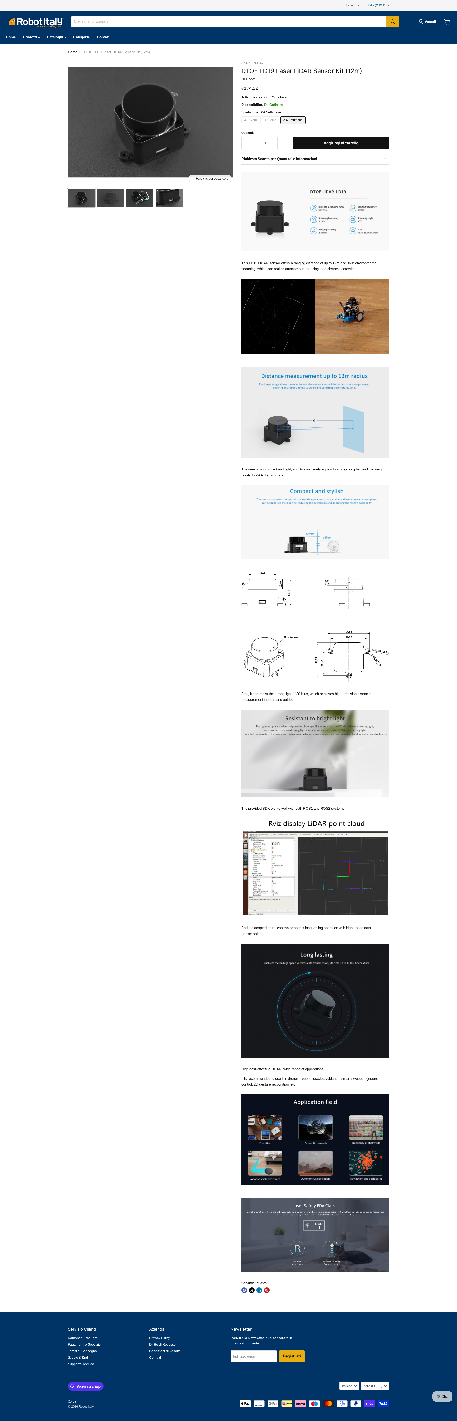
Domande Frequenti (83, 1338)
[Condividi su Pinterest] (267, 1290)
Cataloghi (55, 37)
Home (11, 37)
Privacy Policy (159, 1338)
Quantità (247, 133)
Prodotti (30, 37)
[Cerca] (392, 21)
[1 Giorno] (271, 125)
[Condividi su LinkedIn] (259, 1290)
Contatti (103, 37)
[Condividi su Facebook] (244, 1290)
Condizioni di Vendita (165, 1351)
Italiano (350, 5)
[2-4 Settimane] (293, 125)
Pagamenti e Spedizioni (85, 1344)
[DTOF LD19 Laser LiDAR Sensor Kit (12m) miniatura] (81, 197)
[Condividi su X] (252, 1290)
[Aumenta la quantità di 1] (283, 143)
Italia (376, 5)
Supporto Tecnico (81, 1364)
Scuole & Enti (78, 1357)
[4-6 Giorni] (251, 125)
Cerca (72, 1401)
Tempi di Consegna (82, 1351)
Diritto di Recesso (162, 1344)
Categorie (81, 37)
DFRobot (248, 79)
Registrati (292, 1356)
